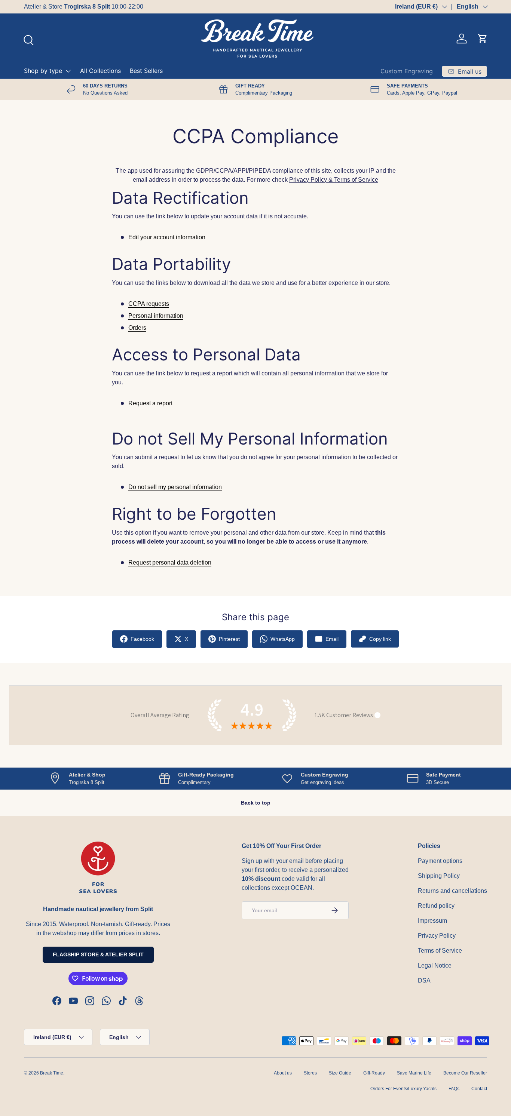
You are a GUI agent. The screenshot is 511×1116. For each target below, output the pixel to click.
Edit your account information (166, 237)
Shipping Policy (439, 876)
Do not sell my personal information (175, 487)
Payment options (440, 861)
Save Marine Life (414, 1073)
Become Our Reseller (465, 1073)
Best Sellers (146, 70)
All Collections (100, 70)
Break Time (51, 1073)
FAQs (454, 1088)
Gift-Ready (374, 1073)
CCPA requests (148, 304)
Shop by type (43, 70)
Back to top (255, 803)
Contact (479, 1088)
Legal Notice (435, 965)
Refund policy (436, 906)
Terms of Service (440, 950)
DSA (424, 980)
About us (283, 1073)
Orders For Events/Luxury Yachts (403, 1088)
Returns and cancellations (452, 891)
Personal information (155, 316)
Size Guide (340, 1073)
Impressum (432, 920)
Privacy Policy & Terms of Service (333, 179)
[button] (482, 38)
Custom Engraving (406, 71)
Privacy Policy (437, 935)
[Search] (27, 39)
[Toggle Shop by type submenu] (68, 71)
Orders (137, 328)
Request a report (150, 403)
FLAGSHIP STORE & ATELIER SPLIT (98, 954)
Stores (310, 1073)
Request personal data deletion (169, 562)
